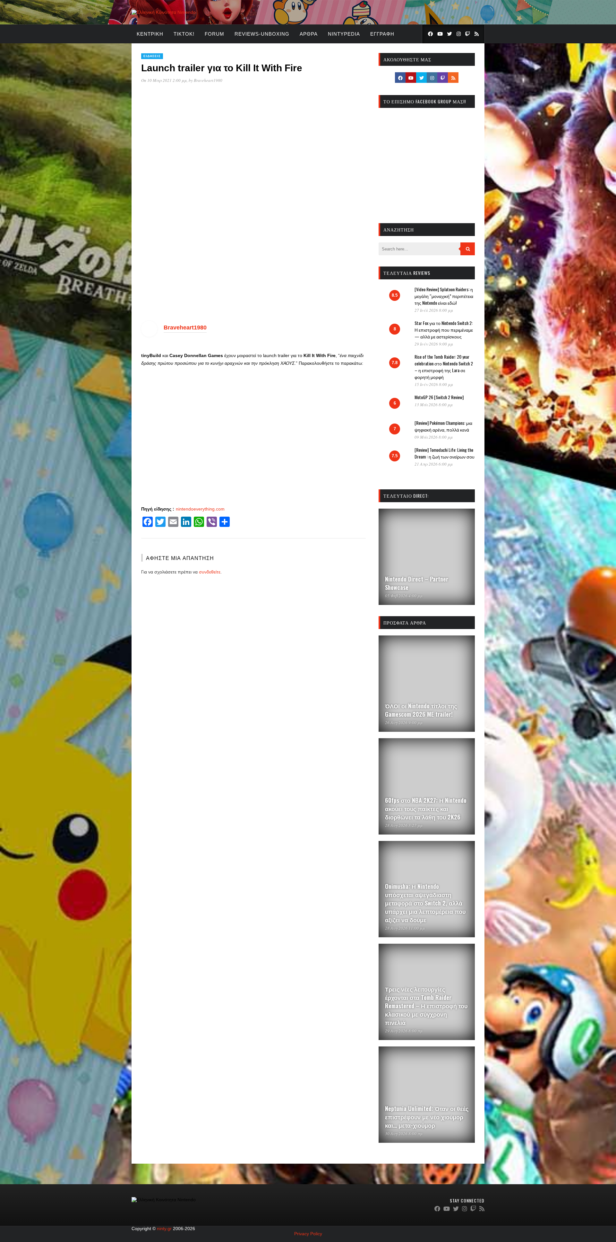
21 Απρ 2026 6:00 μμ (434, 464)
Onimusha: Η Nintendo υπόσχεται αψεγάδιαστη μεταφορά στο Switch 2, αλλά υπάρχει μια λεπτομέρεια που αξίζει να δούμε (425, 903)
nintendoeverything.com (200, 509)
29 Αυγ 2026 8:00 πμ (404, 1031)
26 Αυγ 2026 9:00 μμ (404, 722)
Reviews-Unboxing (262, 34)
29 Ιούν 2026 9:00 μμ (434, 344)
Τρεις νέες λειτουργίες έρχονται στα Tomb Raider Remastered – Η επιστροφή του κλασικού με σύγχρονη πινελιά (426, 1006)
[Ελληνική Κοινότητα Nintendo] (164, 12)
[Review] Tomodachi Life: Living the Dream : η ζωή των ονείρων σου (445, 453)
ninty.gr (164, 1228)
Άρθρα (309, 34)
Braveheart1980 (208, 80)
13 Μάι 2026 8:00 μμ (434, 404)
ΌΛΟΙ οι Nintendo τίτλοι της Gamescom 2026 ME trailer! (421, 710)
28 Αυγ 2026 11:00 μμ (405, 928)
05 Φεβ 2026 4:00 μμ (404, 596)
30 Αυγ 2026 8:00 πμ (404, 1133)
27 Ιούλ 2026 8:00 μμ (434, 310)
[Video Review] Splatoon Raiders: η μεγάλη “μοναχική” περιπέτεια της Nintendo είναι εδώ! (444, 296)
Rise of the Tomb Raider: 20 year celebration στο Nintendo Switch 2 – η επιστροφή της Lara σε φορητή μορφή (444, 366)
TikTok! (184, 34)
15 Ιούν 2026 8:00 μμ (434, 384)
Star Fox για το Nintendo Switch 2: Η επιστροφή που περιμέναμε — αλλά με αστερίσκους (444, 329)
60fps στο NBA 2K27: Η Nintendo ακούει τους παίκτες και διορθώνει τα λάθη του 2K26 (425, 808)
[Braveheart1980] (149, 335)
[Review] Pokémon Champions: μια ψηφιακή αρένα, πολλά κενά (443, 426)
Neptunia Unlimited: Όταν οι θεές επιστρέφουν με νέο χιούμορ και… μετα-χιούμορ (426, 1116)
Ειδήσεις (152, 56)
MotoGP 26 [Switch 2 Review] (439, 397)
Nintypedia (344, 34)
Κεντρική (150, 34)
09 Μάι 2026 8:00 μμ (434, 437)
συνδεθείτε (209, 571)
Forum (214, 34)
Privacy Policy (308, 1233)
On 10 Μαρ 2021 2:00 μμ (164, 80)
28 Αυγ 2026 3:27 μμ (404, 825)
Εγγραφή (382, 34)
